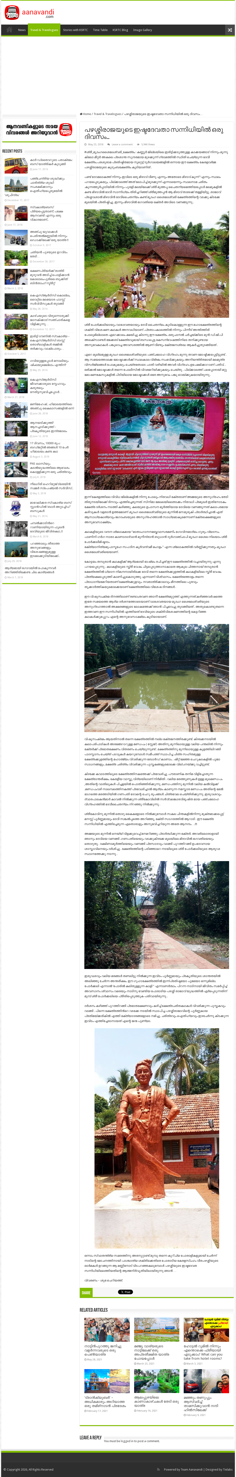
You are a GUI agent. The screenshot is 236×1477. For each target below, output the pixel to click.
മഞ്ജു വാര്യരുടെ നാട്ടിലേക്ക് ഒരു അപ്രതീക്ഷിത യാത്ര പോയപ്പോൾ (151, 1352)
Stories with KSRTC (75, 30)
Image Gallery (142, 30)
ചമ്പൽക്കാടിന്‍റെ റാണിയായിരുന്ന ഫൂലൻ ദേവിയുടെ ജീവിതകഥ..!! (47, 527)
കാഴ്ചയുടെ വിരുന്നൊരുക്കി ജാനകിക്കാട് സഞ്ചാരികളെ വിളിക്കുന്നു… (50, 320)
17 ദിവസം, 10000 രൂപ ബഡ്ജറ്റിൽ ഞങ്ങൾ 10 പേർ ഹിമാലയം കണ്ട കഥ (49, 447)
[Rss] (158, 1469)
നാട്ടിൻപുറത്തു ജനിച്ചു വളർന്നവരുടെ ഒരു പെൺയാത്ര (102, 1350)
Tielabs (228, 1469)
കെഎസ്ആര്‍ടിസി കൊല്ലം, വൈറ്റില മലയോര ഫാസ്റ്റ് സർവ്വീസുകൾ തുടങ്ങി (50, 299)
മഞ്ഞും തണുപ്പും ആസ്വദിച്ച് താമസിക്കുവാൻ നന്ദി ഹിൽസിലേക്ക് (201, 1404)
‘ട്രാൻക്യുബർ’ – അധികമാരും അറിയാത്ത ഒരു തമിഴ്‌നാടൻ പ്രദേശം (105, 1402)
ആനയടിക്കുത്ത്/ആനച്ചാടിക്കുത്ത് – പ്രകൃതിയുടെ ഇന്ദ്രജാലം (48, 427)
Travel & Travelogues (44, 30)
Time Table (100, 30)
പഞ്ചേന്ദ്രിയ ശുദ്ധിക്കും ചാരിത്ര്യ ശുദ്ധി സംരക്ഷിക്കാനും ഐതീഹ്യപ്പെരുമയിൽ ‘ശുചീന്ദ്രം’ (35, 187)
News (22, 30)
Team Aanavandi (192, 1469)
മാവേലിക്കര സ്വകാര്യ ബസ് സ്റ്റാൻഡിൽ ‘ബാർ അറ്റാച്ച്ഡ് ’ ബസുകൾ (50, 507)
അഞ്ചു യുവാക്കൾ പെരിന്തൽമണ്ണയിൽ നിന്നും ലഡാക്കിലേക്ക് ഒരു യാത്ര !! (49, 236)
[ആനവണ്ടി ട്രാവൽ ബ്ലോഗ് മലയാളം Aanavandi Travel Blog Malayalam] (32, 11)
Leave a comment (122, 144)
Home (9, 29)
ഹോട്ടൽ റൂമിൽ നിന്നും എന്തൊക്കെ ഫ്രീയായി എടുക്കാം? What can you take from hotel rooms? (203, 1352)
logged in (127, 1441)
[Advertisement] (118, 74)
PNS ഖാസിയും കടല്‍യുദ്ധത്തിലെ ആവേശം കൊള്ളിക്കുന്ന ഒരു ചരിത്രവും (50, 468)
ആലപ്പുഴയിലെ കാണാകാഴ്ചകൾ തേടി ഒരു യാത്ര (156, 1401)
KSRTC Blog (120, 30)
